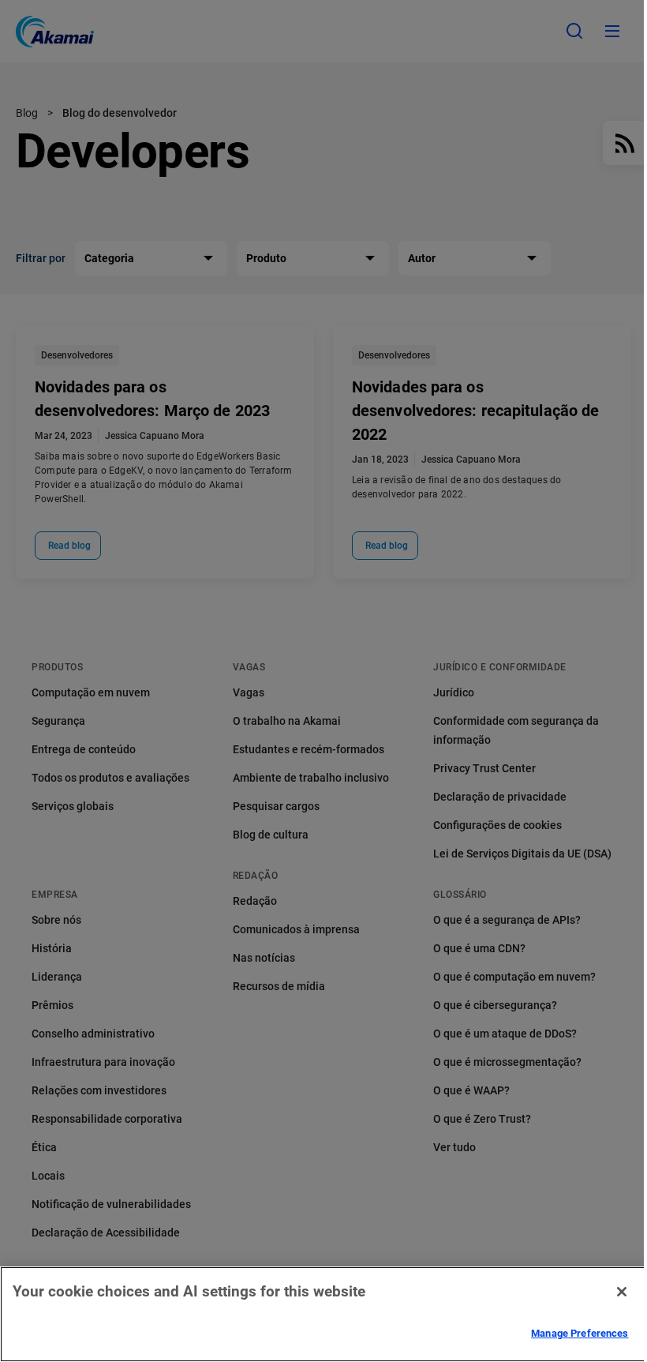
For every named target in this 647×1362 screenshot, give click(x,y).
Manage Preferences (579, 1333)
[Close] (621, 1291)
